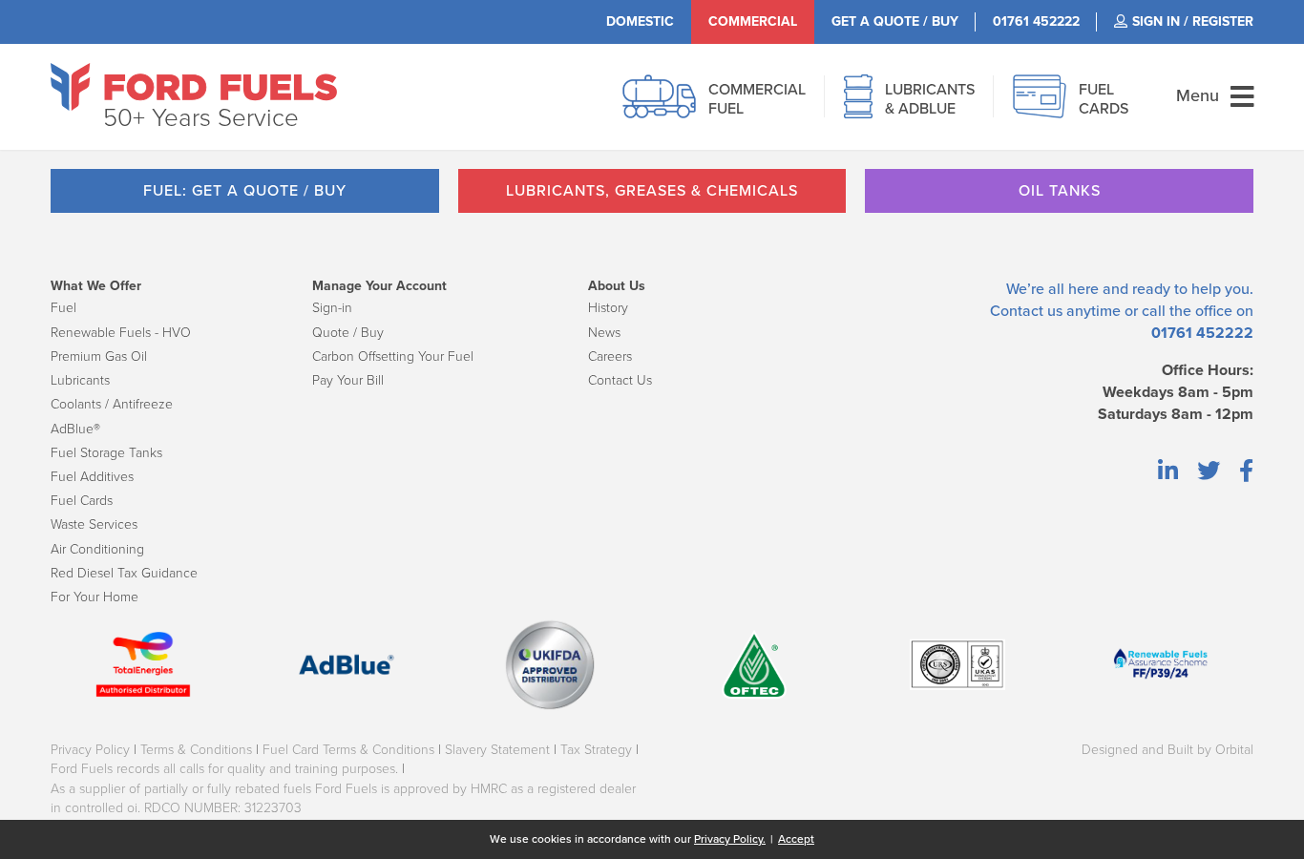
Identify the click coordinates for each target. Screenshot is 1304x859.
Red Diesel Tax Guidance (124, 573)
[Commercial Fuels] (659, 106)
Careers (610, 356)
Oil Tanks (1060, 190)
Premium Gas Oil (99, 356)
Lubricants (80, 380)
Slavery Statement (497, 750)
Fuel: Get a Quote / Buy (245, 190)
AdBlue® (75, 429)
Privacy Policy (90, 750)
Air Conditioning (97, 549)
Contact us (1026, 311)
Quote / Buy (348, 333)
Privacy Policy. (730, 839)
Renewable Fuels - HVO (121, 333)
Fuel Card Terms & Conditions (348, 750)
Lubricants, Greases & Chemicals (652, 190)
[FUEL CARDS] (1039, 106)
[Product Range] (858, 106)
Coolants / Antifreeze (112, 404)
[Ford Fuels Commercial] (194, 87)
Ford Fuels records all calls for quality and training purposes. (224, 769)
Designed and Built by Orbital (1167, 750)
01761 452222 (1202, 333)
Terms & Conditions (196, 750)
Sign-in (332, 308)
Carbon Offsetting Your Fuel (392, 356)
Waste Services (94, 524)
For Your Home (94, 597)
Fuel (63, 308)
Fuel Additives (92, 477)
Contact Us (620, 380)
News (604, 333)
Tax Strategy (596, 750)
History (608, 308)
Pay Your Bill (348, 380)
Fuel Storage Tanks (106, 453)
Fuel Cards (82, 500)
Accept (796, 839)
